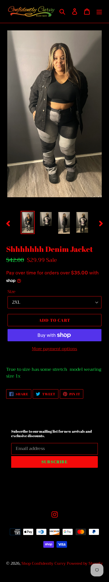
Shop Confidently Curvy (44, 563)
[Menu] (99, 11)
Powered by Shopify (85, 563)
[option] (28, 222)
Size (11, 292)
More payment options (54, 349)
